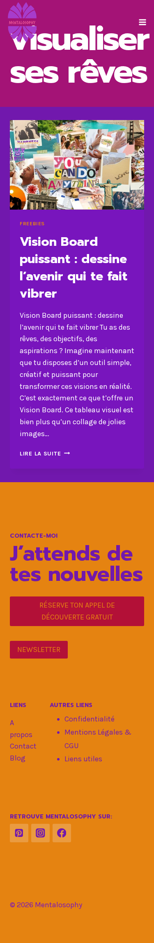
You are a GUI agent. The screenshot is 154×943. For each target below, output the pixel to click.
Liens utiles (83, 758)
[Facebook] (62, 833)
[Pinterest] (19, 833)
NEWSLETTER (38, 649)
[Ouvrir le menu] (142, 22)
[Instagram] (40, 833)
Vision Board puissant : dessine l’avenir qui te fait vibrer (73, 267)
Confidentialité (89, 718)
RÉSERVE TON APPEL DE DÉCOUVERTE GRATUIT (77, 611)
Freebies (32, 223)
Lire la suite (45, 453)
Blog (17, 758)
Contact (23, 746)
